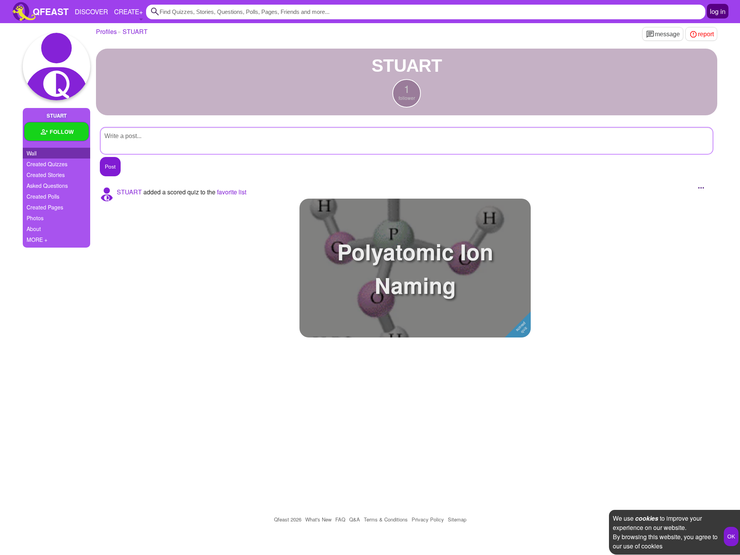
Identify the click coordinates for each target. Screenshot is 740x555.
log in (717, 11)
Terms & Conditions (386, 519)
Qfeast (287, 519)
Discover (91, 11)
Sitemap (457, 519)
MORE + (37, 239)
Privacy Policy (428, 519)
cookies (646, 518)
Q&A (354, 519)
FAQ (340, 519)
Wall (32, 153)
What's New (318, 519)
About (34, 229)
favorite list (231, 191)
